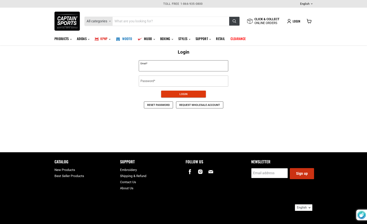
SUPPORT (202, 38)
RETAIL (220, 38)
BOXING (165, 38)
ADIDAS (82, 38)
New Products (64, 170)
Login (296, 21)
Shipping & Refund (133, 176)
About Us (126, 188)
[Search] (234, 21)
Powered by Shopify (65, 211)
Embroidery (128, 170)
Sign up (302, 173)
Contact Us (128, 182)
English (304, 4)
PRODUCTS (62, 38)
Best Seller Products (69, 176)
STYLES (183, 38)
